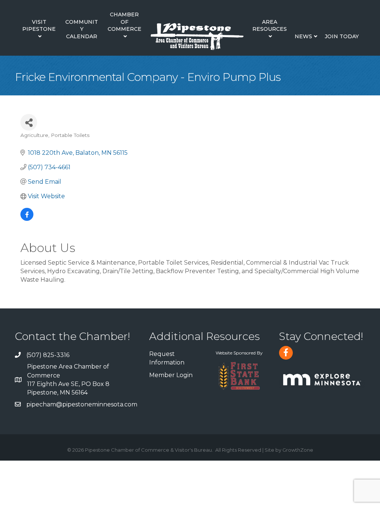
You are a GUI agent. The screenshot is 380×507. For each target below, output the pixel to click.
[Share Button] (28, 122)
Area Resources (269, 26)
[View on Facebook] (26, 218)
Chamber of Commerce (124, 21)
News (303, 36)
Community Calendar (81, 29)
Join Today (342, 36)
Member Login (171, 375)
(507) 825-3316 (47, 355)
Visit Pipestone (39, 26)
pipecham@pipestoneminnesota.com (81, 404)
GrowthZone (297, 450)
